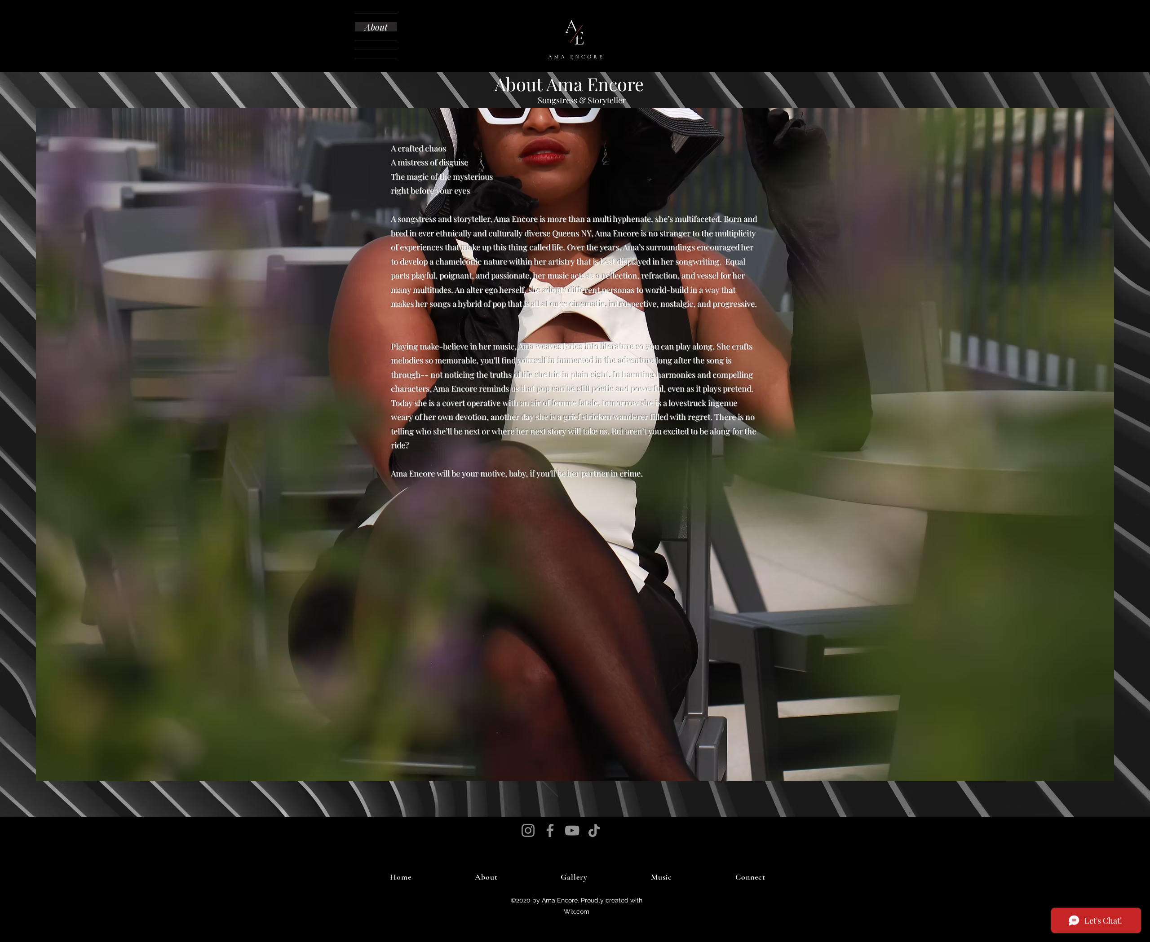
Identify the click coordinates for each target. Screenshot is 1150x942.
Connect (376, 53)
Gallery (376, 35)
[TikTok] (594, 830)
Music (376, 44)
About (376, 26)
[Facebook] (550, 830)
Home (376, 17)
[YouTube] (572, 830)
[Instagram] (528, 830)
